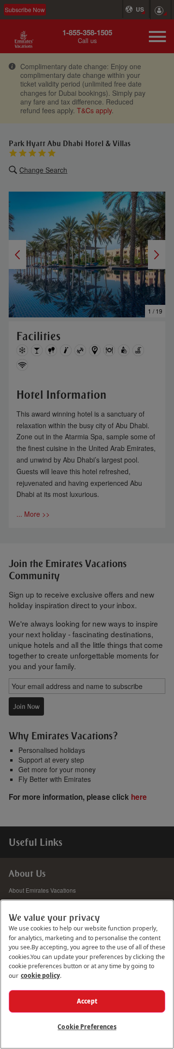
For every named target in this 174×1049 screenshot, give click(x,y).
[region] (87, 974)
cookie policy (40, 975)
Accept (87, 1001)
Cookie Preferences (87, 1026)
